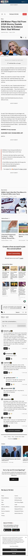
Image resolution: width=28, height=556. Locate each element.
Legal (16, 504)
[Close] (25, 537)
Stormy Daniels (5, 69)
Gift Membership (18, 500)
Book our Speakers (5, 511)
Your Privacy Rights (19, 502)
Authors (3, 509)
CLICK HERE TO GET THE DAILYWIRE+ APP (12, 133)
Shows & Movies (5, 497)
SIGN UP (24, 14)
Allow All (14, 553)
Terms (2, 513)
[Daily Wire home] (14, 14)
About (2, 504)
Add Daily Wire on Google (15, 63)
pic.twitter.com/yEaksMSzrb (9, 165)
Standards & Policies (19, 511)
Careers (16, 495)
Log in (21, 258)
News (2, 495)
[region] (14, 545)
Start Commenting (14, 253)
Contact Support (18, 497)
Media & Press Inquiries (20, 506)
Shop (2, 500)
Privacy (3, 515)
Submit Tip (14, 479)
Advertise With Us (5, 506)
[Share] (25, 37)
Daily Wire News (4, 32)
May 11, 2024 (23, 169)
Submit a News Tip (19, 513)
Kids (2, 502)
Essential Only (14, 549)
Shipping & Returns (19, 509)
